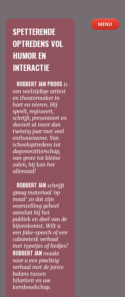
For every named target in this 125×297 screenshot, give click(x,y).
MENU (105, 24)
